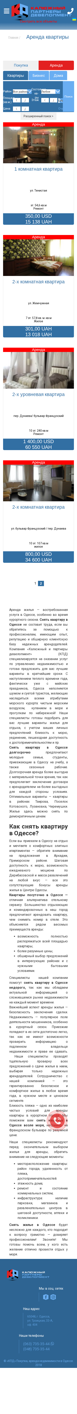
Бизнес (39, 75)
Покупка (21, 65)
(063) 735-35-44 (36, 1344)
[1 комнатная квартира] (38, 142)
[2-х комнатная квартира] (38, 255)
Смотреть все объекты (38, 21)
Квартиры (15, 75)
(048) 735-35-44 (36, 1349)
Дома (58, 75)
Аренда (56, 65)
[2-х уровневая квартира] (38, 368)
